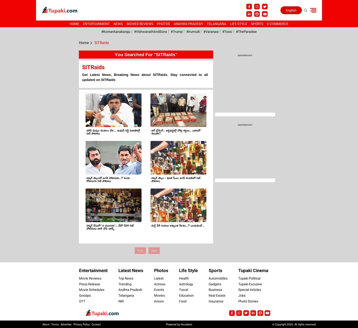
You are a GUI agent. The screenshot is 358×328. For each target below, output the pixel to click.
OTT (82, 301)
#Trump (177, 32)
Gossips (85, 295)
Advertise (66, 324)
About (46, 324)
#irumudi (193, 32)
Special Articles (249, 290)
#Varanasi (211, 32)
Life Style (238, 24)
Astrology (186, 284)
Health (184, 278)
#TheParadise (246, 32)
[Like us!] (249, 6)
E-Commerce (277, 24)
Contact (96, 324)
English (291, 10)
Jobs (242, 295)
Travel (183, 290)
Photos (163, 24)
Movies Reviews (140, 24)
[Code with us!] (257, 14)
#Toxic (227, 32)
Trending (124, 284)
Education (186, 295)
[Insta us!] (257, 6)
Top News (125, 278)
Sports (257, 24)
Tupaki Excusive (250, 284)
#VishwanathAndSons (150, 32)
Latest (159, 278)
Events (159, 290)
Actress (159, 284)
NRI (121, 301)
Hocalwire (186, 324)
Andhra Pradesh (188, 24)
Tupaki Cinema (253, 270)
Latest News (130, 270)
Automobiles (218, 278)
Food (182, 301)
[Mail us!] (267, 313)
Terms (55, 324)
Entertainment (96, 24)
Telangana (216, 24)
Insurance (216, 301)
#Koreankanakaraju (115, 32)
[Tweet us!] (265, 6)
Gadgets (215, 284)
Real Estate (217, 295)
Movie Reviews (90, 278)
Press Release (89, 284)
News (118, 24)
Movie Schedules (91, 290)
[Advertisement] (17, 125)
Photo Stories (248, 301)
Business (215, 290)
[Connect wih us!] (249, 14)
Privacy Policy (81, 324)
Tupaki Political (249, 278)
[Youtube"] (265, 14)
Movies (159, 295)
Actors (159, 301)
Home (74, 24)
